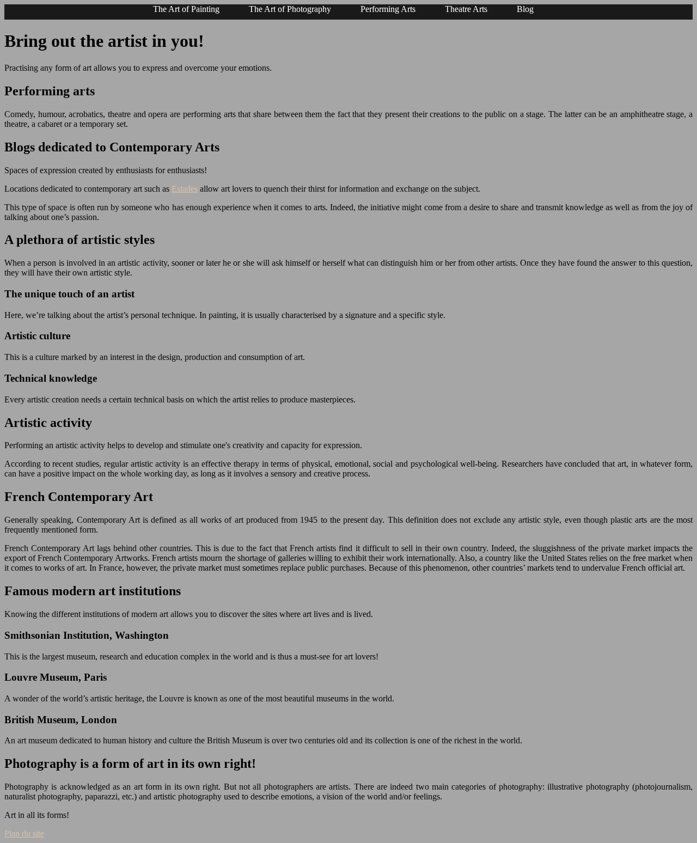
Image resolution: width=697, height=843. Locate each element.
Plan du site (24, 833)
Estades (185, 188)
